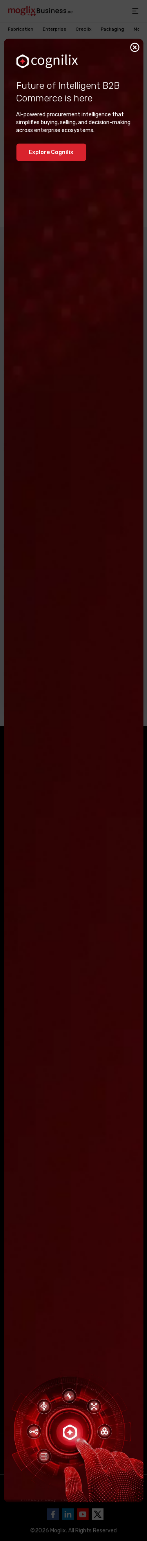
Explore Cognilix (51, 152)
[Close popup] (134, 47)
